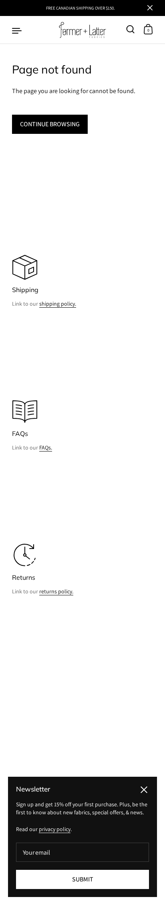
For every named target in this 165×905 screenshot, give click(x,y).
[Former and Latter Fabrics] (82, 30)
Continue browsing (50, 124)
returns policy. (56, 591)
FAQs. (45, 447)
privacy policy (54, 829)
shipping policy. (57, 303)
